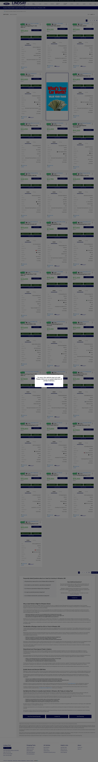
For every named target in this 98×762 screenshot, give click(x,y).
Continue (49, 384)
